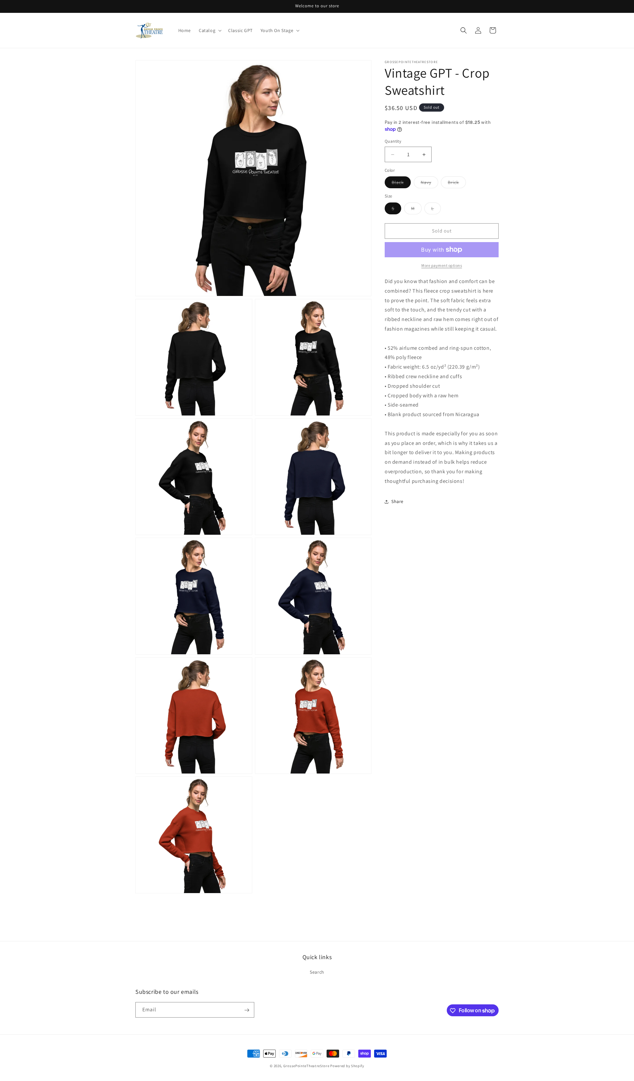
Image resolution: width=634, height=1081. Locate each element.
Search (317, 972)
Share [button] (397, 501)
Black (401, 184)
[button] (209, 30)
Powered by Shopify (347, 1065)
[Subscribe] (246, 1010)
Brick (457, 184)
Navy (429, 184)
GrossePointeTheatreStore (306, 1065)
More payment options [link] (441, 265)
